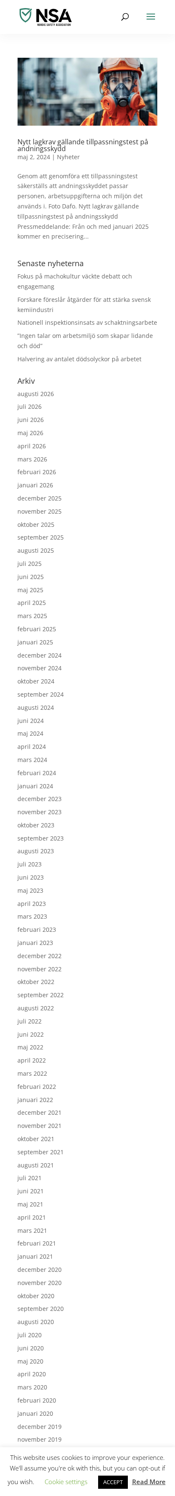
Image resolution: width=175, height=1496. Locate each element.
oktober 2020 (35, 1296)
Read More (149, 1481)
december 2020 (39, 1269)
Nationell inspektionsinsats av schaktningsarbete (87, 322)
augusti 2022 (35, 1008)
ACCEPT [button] (113, 1482)
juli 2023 (29, 864)
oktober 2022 (35, 982)
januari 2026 (35, 485)
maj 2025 (30, 590)
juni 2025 (30, 577)
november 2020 (39, 1283)
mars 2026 (32, 459)
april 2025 (31, 603)
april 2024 (31, 746)
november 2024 (39, 668)
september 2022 (40, 995)
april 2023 (31, 904)
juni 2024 (30, 721)
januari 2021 (35, 1256)
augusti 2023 (35, 851)
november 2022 (39, 969)
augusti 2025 (35, 550)
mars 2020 (32, 1387)
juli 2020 (29, 1335)
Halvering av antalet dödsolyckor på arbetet (79, 359)
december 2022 (39, 956)
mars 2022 (32, 1073)
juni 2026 (30, 420)
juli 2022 (29, 1021)
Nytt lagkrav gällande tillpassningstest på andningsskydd (82, 145)
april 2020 (31, 1374)
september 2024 (40, 694)
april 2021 (31, 1217)
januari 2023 (35, 943)
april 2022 (31, 1060)
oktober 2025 (35, 524)
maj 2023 (30, 890)
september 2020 (40, 1309)
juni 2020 (30, 1348)
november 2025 (39, 511)
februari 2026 (36, 472)
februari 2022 (36, 1087)
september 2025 (40, 537)
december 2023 (39, 799)
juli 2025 (29, 564)
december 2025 (39, 498)
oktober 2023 (35, 825)
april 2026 (31, 446)
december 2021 (39, 1112)
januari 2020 (35, 1413)
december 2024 (39, 655)
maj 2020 (30, 1361)
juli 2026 (29, 406)
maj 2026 (30, 433)
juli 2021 (29, 1178)
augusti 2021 (35, 1165)
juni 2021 (30, 1191)
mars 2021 (32, 1230)
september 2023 (40, 838)
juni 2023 (30, 877)
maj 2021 (30, 1204)
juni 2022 (30, 1034)
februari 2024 (36, 773)
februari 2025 (36, 629)
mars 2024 (32, 760)
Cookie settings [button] (66, 1481)
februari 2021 (36, 1243)
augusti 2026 (35, 394)
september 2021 (40, 1152)
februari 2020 (36, 1400)
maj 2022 (30, 1047)
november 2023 (39, 812)
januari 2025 (35, 642)
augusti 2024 (35, 707)
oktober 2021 (35, 1139)
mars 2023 (32, 916)
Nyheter (68, 157)
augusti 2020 (35, 1322)
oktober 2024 (35, 681)
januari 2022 (35, 1100)
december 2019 (39, 1427)
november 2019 (39, 1439)
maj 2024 (30, 733)
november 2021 (39, 1126)
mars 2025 (32, 616)
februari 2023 (36, 929)
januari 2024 (35, 786)
